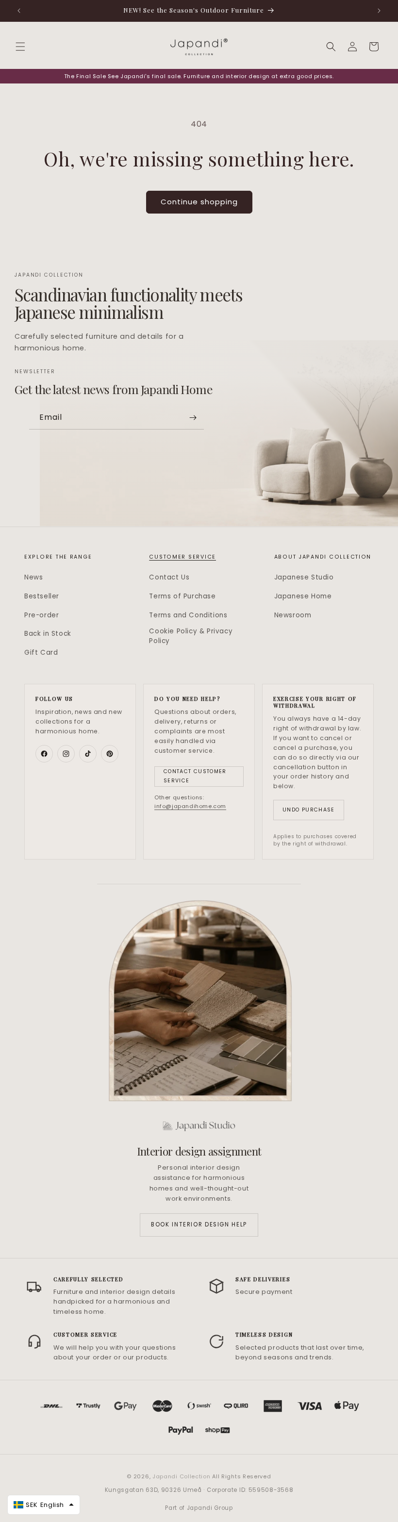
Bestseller (41, 596)
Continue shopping (199, 202)
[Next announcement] (379, 10)
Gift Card (41, 652)
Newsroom (293, 615)
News (33, 577)
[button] (20, 46)
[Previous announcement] (19, 10)
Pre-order (41, 615)
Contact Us (169, 577)
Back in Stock (47, 633)
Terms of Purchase (182, 596)
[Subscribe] (192, 417)
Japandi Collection (182, 1476)
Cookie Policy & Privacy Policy (190, 636)
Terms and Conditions (188, 615)
